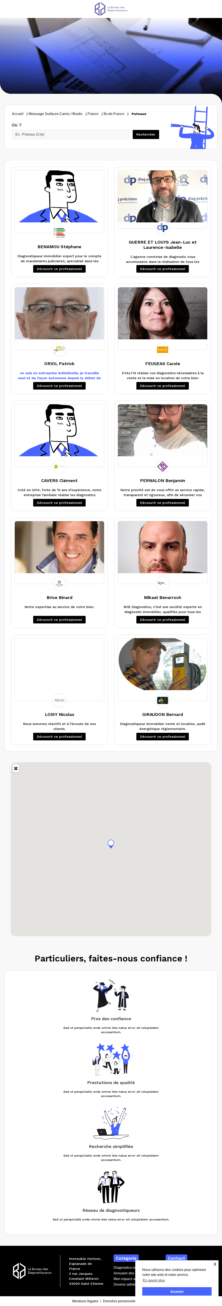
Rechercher (147, 134)
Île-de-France (114, 114)
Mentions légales (85, 1301)
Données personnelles (120, 1301)
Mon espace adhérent (130, 1279)
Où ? (16, 125)
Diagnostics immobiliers (132, 1267)
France (93, 114)
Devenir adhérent (127, 1284)
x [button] (215, 1263)
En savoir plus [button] (154, 1280)
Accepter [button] (177, 1291)
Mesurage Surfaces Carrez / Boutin (55, 114)
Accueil (17, 114)
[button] (111, 844)
